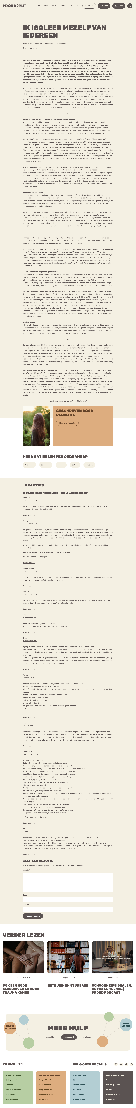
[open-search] (129, 5)
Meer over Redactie (67, 423)
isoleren (75, 465)
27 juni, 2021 (27, 832)
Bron (68, 113)
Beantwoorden (29, 515)
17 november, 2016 (30, 501)
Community (46, 465)
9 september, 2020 (30, 754)
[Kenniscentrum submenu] (57, 5)
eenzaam (61, 465)
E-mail (26, 905)
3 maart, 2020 (28, 726)
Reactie (26, 870)
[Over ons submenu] (79, 5)
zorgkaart (87, 1037)
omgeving (89, 465)
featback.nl (69, 1037)
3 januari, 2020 (28, 678)
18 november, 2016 (30, 618)
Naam (25, 895)
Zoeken (83, 12)
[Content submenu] (68, 5)
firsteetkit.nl (50, 1037)
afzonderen (29, 465)
